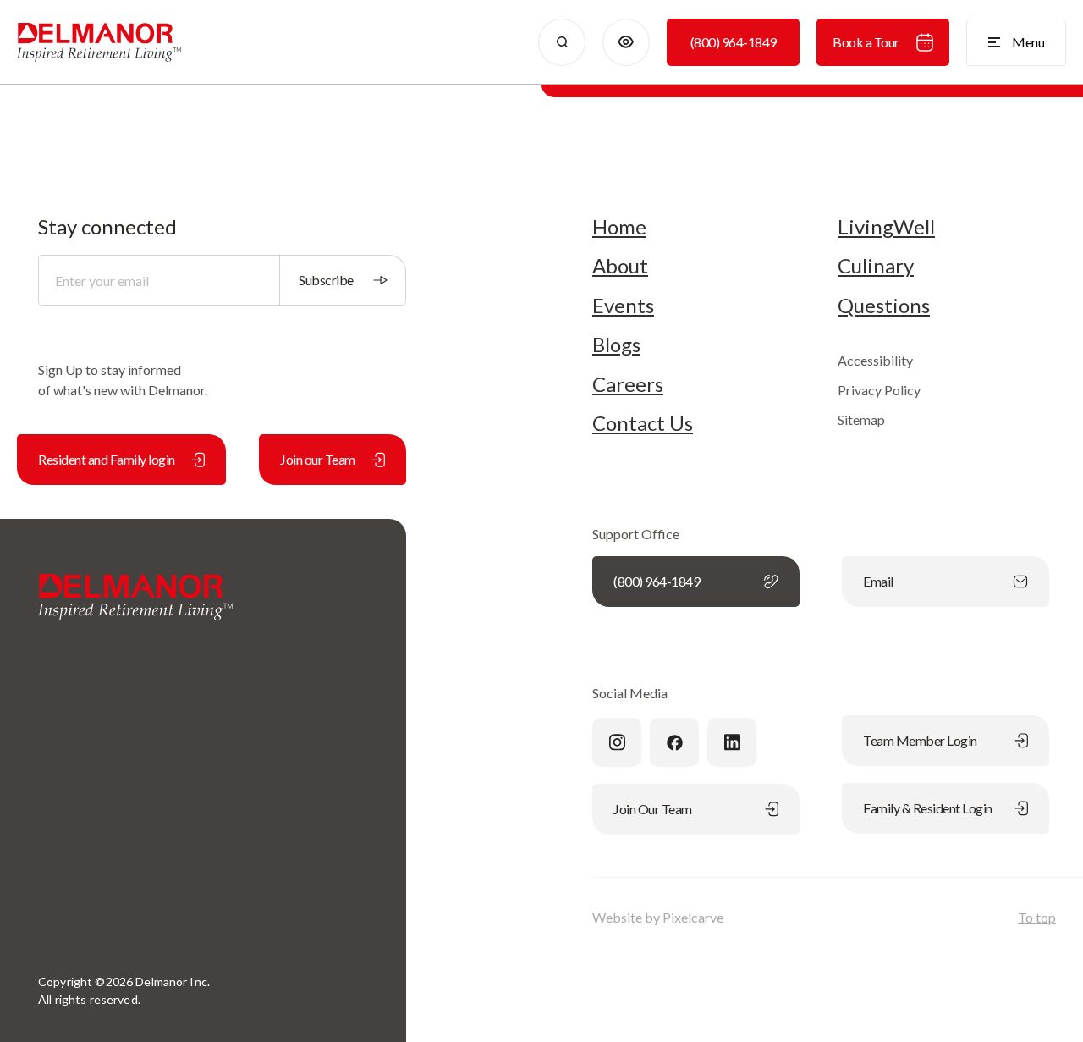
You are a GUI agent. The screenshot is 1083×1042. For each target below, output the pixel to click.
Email (878, 581)
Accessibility (875, 360)
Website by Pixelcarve (657, 917)
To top (1037, 917)
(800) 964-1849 (733, 42)
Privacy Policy (879, 390)
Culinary (876, 266)
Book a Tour (866, 42)
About (620, 266)
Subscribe (326, 280)
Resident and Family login (106, 459)
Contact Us (642, 423)
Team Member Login (920, 740)
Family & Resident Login (927, 808)
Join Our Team (652, 809)
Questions (884, 306)
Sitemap (861, 419)
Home (619, 227)
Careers (627, 384)
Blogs (616, 345)
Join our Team (317, 459)
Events (623, 306)
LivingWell (886, 227)
